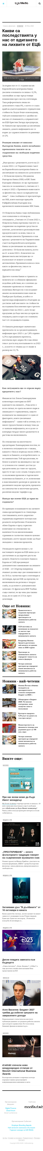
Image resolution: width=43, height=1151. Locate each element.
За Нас (5, 1138)
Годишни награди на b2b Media (21, 1130)
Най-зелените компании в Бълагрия (21, 1127)
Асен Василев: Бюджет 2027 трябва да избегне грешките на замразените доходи (19, 1012)
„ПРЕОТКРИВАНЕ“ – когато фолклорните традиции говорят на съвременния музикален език (20, 854)
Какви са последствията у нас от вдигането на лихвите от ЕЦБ (21, 37)
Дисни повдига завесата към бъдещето (18, 961)
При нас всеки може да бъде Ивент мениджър (18, 798)
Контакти (22, 1140)
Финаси (6, 978)
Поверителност (28, 1138)
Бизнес (6, 765)
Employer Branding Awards (21, 1125)
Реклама (37, 1138)
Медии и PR (7, 820)
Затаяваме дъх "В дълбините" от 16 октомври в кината (21, 908)
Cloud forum (10, 1110)
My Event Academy (9, 803)
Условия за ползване (15, 1138)
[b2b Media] (21, 3)
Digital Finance (10, 1108)
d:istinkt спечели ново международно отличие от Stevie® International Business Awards (19, 1069)
